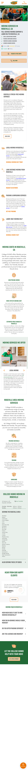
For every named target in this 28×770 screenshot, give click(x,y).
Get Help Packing (11, 211)
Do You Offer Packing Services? (12, 628)
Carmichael (4, 518)
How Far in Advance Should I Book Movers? (13, 621)
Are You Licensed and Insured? (12, 634)
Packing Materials (14, 441)
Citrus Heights (5, 520)
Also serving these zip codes (12, 562)
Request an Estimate (12, 188)
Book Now (21, 6)
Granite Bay (5, 532)
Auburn (3, 517)
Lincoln (3, 534)
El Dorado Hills (5, 524)
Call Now (15, 61)
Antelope (4, 515)
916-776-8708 (24, 3)
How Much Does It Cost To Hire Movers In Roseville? (12, 613)
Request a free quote (16, 54)
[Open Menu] (2, 3)
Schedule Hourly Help (12, 235)
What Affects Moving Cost (14, 301)
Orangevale (4, 540)
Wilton (3, 556)
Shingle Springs (5, 553)
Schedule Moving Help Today (14, 162)
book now (7, 136)
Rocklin (3, 549)
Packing (14, 460)
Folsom (3, 531)
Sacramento (5, 552)
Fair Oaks (4, 529)
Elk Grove (4, 528)
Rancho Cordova (6, 544)
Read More (14, 600)
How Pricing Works (14, 280)
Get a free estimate (14, 659)
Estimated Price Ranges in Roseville (14, 323)
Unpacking (14, 479)
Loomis (3, 535)
